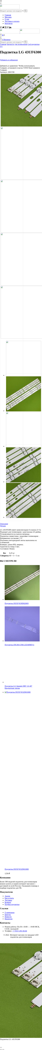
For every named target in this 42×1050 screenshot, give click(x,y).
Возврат (8, 902)
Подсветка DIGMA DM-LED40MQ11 (19, 645)
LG (1, 46)
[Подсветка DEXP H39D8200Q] (22, 599)
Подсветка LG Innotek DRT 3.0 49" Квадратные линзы (18, 687)
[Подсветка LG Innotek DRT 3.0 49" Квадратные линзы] (22, 682)
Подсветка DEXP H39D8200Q (17, 603)
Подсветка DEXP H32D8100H (17, 869)
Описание (4, 524)
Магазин (8, 17)
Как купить (9, 898)
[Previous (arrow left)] (1, 1049)
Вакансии (8, 919)
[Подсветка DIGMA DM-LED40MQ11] (22, 641)
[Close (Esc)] (1, 1047)
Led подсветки (34, 44)
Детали (3, 526)
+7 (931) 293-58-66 (19, 931)
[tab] (21, 524)
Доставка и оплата (12, 21)
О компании (9, 912)
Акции (7, 896)
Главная (8, 15)
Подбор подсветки (12, 904)
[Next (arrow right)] (3, 1049)
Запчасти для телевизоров (17, 44)
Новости (8, 917)
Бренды (8, 915)
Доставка (8, 900)
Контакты (8, 23)
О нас (7, 19)
